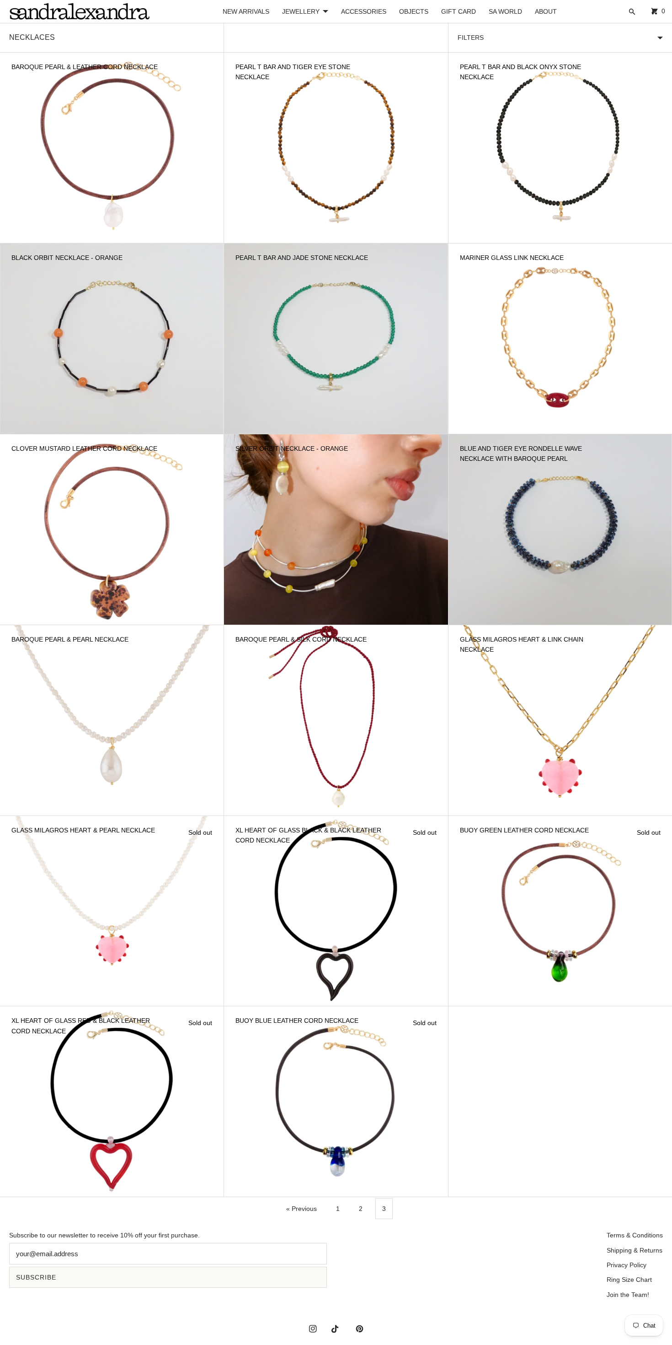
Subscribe (36, 1277)
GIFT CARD (458, 11)
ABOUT (546, 11)
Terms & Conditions (635, 1235)
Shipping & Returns (634, 1250)
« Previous (301, 1208)
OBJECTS (413, 11)
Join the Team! (628, 1294)
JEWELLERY (301, 11)
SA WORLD (505, 11)
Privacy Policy (626, 1265)
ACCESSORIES (363, 11)
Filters (471, 37)
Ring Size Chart (629, 1279)
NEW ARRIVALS (246, 11)
